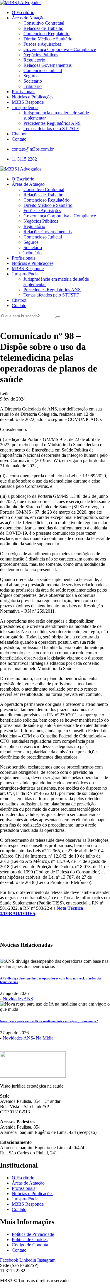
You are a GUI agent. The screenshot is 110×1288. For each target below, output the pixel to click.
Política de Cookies (30, 1239)
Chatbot (19, 133)
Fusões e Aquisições (42, 44)
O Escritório (23, 12)
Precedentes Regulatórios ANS (52, 123)
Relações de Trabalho (43, 28)
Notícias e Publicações (32, 96)
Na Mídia (44, 1037)
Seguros (30, 75)
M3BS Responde (28, 102)
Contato (19, 139)
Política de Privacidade (33, 1234)
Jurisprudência (25, 107)
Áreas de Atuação (28, 17)
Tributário (32, 86)
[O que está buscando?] (57, 317)
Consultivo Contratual (43, 23)
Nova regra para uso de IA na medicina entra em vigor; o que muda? (49, 1021)
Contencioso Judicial (42, 70)
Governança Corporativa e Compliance (59, 49)
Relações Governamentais (47, 65)
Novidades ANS (18, 998)
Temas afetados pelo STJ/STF (51, 128)
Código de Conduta (30, 1244)
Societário (32, 81)
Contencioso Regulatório (46, 33)
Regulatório (34, 59)
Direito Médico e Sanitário (47, 38)
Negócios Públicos (40, 54)
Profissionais (23, 91)
